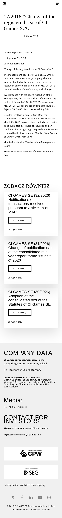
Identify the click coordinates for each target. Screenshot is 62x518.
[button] (57, 3)
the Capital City (29, 379)
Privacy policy (11, 484)
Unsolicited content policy (32, 484)
